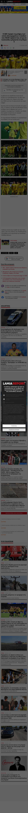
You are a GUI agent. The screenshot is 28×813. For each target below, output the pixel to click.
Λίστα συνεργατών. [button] (11, 413)
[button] (14, 402)
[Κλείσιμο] (25, 382)
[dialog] (14, 406)
